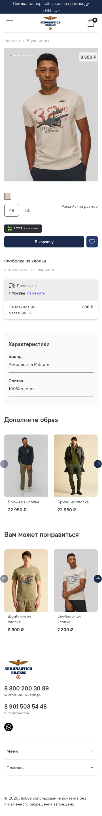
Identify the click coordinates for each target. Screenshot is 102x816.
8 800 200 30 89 (26, 688)
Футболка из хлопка (19, 619)
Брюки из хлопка (23, 502)
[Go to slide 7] (34, 55)
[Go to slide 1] (11, 55)
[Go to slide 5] (26, 55)
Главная (12, 40)
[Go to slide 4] (23, 55)
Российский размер (79, 206)
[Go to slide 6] (30, 55)
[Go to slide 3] (19, 55)
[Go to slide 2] (15, 55)
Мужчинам (38, 40)
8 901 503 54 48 (25, 706)
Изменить (36, 293)
